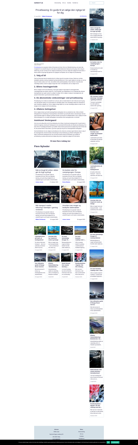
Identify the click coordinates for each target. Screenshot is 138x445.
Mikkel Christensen (47, 16)
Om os (64, 3)
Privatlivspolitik (115, 442)
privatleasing (83, 16)
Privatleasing (37, 67)
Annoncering (57, 3)
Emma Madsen (66, 182)
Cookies (69, 3)
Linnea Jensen (39, 182)
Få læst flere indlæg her (60, 141)
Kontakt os (75, 3)
